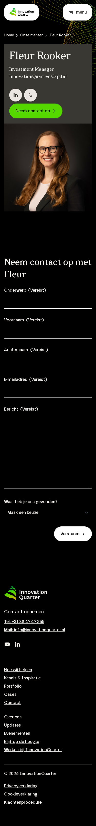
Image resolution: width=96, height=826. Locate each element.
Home (9, 35)
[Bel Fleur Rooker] (30, 95)
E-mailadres (25, 380)
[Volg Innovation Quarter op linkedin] (17, 644)
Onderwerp (25, 290)
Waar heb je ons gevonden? (31, 502)
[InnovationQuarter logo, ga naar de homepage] (25, 593)
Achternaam (26, 350)
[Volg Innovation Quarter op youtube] (7, 644)
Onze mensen (32, 35)
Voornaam (24, 320)
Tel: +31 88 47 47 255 (24, 622)
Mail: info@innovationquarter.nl (34, 630)
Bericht (21, 409)
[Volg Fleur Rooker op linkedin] (15, 95)
